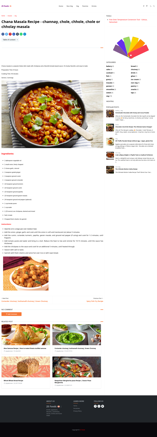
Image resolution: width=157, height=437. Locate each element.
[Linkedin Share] (13, 34)
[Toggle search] (154, 6)
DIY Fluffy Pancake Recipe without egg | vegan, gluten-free (134, 141)
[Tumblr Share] (17, 34)
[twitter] (102, 406)
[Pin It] (10, 34)
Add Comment (12, 314)
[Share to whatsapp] (21, 34)
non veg (117, 153)
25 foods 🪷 (6, 6)
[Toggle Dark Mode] (150, 6)
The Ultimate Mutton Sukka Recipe (126, 169)
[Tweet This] (6, 34)
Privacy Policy (77, 411)
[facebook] (143, 6)
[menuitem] (61, 6)
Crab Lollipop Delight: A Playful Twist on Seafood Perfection (134, 155)
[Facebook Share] (2, 34)
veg (122, 110)
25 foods (82, 430)
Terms (75, 406)
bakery (117, 110)
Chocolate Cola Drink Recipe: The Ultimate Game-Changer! (133, 127)
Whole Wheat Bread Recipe (13, 381)
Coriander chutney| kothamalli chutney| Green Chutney (75, 348)
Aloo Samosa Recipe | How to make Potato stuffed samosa (25, 348)
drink (117, 124)
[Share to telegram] (24, 34)
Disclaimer (76, 408)
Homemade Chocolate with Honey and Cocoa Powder (132, 113)
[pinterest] (146, 6)
